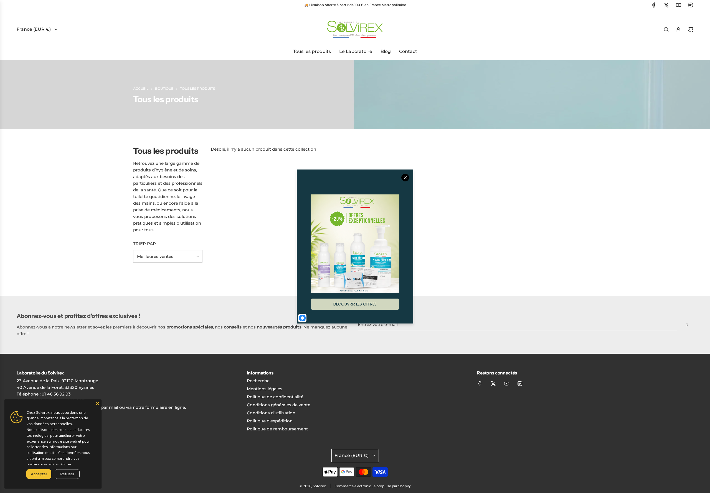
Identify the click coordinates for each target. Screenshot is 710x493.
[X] (666, 5)
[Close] (97, 403)
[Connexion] (678, 29)
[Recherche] (666, 29)
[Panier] (690, 29)
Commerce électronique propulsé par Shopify (372, 486)
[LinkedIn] (690, 5)
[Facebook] (654, 5)
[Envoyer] (687, 325)
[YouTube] (678, 5)
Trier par (144, 244)
